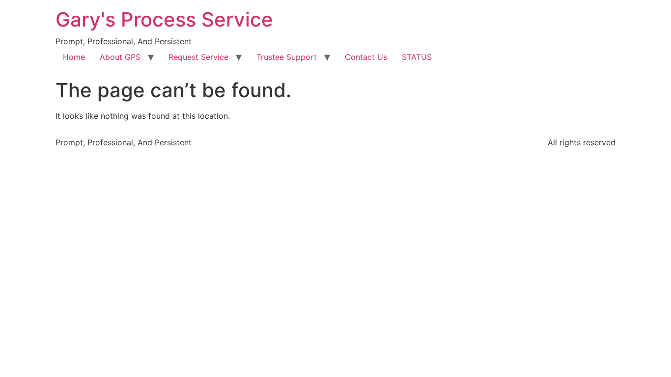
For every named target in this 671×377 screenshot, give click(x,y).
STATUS (417, 57)
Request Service (198, 57)
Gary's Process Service (164, 19)
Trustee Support (286, 57)
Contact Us (366, 57)
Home (74, 57)
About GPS (120, 57)
